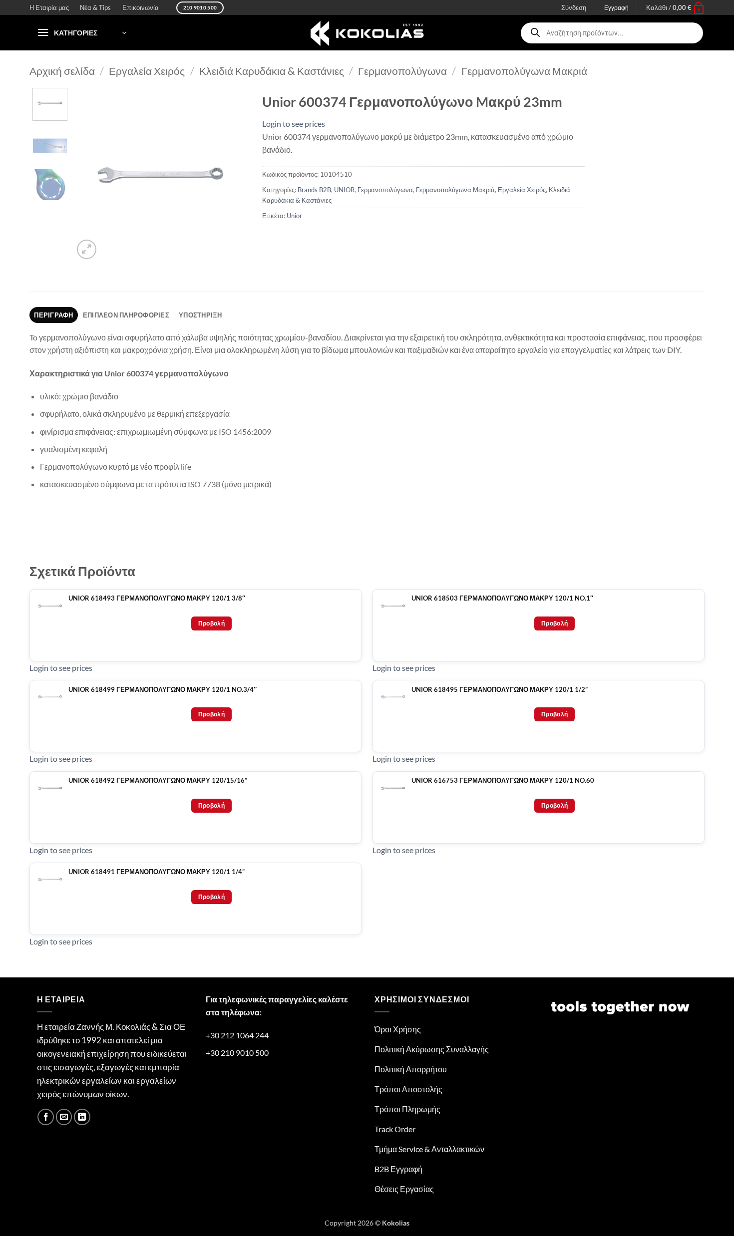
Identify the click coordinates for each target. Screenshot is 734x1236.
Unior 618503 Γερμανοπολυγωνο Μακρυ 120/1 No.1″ (502, 598)
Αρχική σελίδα (62, 70)
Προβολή (211, 623)
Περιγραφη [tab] (53, 315)
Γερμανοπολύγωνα (402, 70)
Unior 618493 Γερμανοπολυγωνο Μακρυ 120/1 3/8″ (156, 598)
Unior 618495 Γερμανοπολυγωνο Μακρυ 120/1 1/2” (499, 689)
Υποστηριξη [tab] (200, 315)
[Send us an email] (64, 1117)
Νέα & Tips (95, 7)
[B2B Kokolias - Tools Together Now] (367, 32)
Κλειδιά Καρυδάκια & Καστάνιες (271, 70)
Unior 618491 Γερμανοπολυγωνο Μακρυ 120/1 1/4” (156, 872)
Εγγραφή (616, 7)
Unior (294, 216)
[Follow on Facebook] (45, 1117)
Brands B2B (314, 190)
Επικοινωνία (140, 7)
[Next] (231, 175)
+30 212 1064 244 (237, 1035)
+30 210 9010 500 (237, 1052)
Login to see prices (293, 123)
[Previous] (89, 175)
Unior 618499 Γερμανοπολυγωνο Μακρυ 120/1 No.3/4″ (162, 689)
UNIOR (344, 190)
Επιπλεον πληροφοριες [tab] (126, 315)
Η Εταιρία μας (49, 7)
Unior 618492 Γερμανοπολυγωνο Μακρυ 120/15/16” (157, 780)
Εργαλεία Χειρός (147, 70)
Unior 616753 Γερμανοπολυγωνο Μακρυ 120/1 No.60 (502, 780)
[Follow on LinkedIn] (82, 1117)
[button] (675, 7)
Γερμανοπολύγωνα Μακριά (524, 70)
